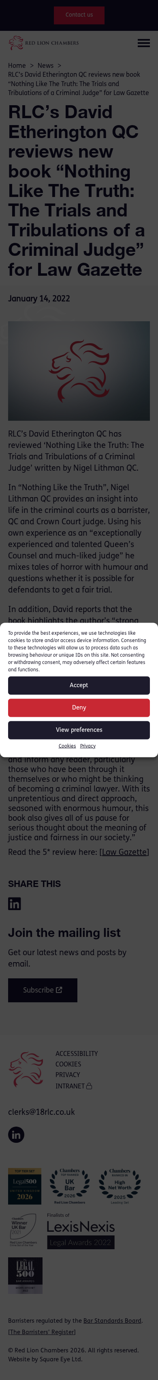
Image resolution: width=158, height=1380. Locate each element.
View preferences (79, 730)
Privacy (88, 746)
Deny (79, 708)
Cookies (67, 746)
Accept (79, 685)
